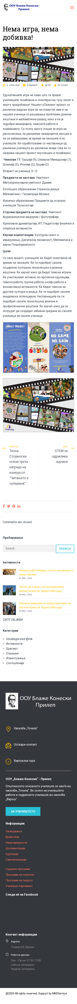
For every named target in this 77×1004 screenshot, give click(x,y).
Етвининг (32, 85)
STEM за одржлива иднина (60, 456)
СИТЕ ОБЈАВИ (13, 620)
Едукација (12, 854)
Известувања (15, 658)
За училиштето (23, 811)
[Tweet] (8, 506)
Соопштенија (15, 663)
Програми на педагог (19, 880)
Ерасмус (12, 648)
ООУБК (64, 85)
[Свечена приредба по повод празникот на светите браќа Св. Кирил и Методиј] (9, 608)
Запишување (14, 831)
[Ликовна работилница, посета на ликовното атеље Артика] (9, 571)
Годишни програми (18, 869)
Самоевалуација (16, 859)
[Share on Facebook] (4, 506)
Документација (15, 848)
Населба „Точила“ (26, 728)
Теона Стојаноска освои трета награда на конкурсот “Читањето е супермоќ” (19, 467)
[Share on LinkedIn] (18, 506)
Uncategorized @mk (19, 639)
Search (65, 548)
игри (48, 85)
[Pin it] (13, 506)
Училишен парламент (19, 886)
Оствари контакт (25, 744)
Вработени (12, 837)
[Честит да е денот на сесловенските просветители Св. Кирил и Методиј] (9, 590)
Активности (14, 643)
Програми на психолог (20, 874)
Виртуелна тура (24, 761)
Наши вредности (16, 842)
